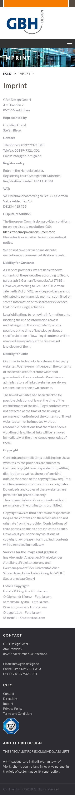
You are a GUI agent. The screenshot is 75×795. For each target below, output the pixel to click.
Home (7, 73)
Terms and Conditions (17, 713)
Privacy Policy (12, 708)
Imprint (8, 703)
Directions (10, 698)
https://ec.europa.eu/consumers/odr (28, 232)
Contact (8, 693)
